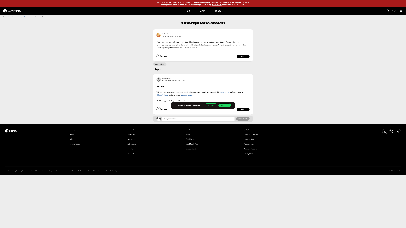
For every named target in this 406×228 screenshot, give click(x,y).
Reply (243, 56)
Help (187, 11)
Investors (131, 149)
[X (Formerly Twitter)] (391, 131)
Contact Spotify (191, 149)
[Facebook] (398, 131)
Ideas (218, 11)
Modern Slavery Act (83, 171)
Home (15, 17)
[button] (249, 35)
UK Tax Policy (97, 171)
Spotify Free (248, 154)
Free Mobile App (192, 144)
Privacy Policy (34, 171)
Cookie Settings (47, 171)
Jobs (71, 139)
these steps (217, 4)
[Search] (388, 10)
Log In (394, 11)
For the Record (75, 144)
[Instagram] (384, 131)
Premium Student (250, 149)
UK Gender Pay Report (112, 171)
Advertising (132, 144)
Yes (222, 105)
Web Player (190, 139)
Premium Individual (251, 134)
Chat (202, 11)
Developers (132, 139)
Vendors (131, 154)
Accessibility (70, 171)
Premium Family (249, 144)
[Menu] (401, 10)
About (72, 134)
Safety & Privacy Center (19, 171)
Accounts (27, 17)
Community (14, 11)
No (212, 105)
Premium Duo (249, 139)
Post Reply (242, 119)
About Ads (59, 171)
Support (189, 134)
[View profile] (158, 35)
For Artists (131, 134)
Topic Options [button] (159, 64)
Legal (7, 171)
